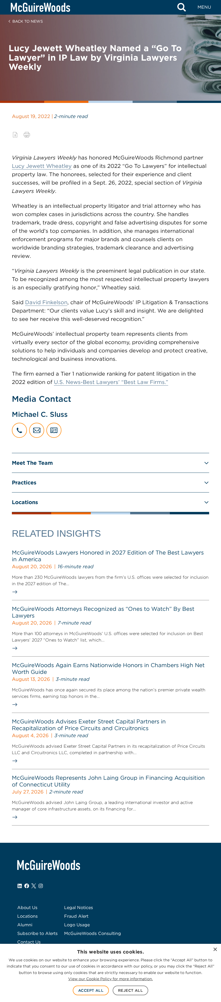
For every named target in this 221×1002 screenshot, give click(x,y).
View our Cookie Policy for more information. (110, 979)
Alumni (24, 924)
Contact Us (29, 942)
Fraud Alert (76, 916)
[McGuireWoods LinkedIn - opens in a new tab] (19, 885)
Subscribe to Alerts (37, 933)
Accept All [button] (90, 990)
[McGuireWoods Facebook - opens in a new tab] (26, 885)
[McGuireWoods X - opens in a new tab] (33, 885)
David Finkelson (46, 302)
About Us (27, 907)
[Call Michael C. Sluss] (19, 430)
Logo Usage (77, 924)
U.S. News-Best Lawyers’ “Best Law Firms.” (111, 382)
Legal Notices (78, 907)
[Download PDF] (15, 134)
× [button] (215, 950)
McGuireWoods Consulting (92, 933)
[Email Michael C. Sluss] (36, 430)
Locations (25, 502)
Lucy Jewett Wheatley (42, 166)
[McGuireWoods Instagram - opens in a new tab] (40, 885)
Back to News (27, 21)
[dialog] (110, 973)
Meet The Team (32, 463)
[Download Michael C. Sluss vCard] (53, 430)
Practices (24, 482)
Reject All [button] (130, 990)
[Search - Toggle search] (181, 7)
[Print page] (27, 134)
